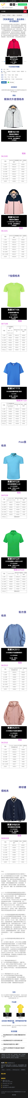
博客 (19, 1054)
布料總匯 (23, 1054)
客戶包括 (8, 1056)
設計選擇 (3, 1056)
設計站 (12, 1057)
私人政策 (8, 1054)
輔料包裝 (3, 1057)
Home (3, 15)
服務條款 (3, 1054)
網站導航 (16, 1054)
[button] (3, 61)
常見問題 (13, 1056)
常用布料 (22, 1056)
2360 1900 (14, 1)
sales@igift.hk (6, 1085)
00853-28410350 (8, 1081)
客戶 (12, 1054)
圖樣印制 (8, 1057)
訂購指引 (17, 1056)
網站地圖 (14, 1094)
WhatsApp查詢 (23, 4)
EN (25, 11)
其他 (14, 15)
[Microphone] (11, 4)
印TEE (8, 15)
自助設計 (4, 82)
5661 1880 (4, 1)
